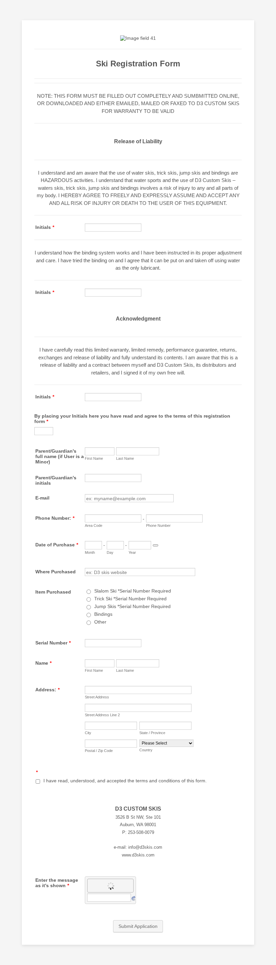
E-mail (42, 498)
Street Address (97, 697)
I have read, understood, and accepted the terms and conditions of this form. (125, 780)
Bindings (103, 614)
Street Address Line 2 (102, 715)
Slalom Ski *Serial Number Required (132, 591)
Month (90, 552)
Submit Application (138, 926)
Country (145, 750)
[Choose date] (155, 545)
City (88, 733)
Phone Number (158, 525)
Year (132, 552)
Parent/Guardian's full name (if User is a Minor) (59, 456)
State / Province (152, 733)
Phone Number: (54, 518)
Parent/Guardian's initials (55, 480)
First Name (94, 458)
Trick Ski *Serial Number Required (130, 598)
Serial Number (53, 642)
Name (43, 663)
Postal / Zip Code (99, 751)
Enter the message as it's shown (56, 882)
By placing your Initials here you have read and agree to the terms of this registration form (132, 418)
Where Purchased (55, 571)
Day (110, 552)
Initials (44, 227)
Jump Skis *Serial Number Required (132, 606)
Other (100, 622)
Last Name (125, 458)
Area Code (93, 525)
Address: (47, 689)
